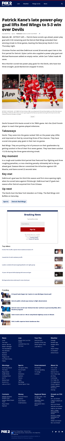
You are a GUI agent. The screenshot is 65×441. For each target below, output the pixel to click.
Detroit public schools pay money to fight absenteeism (29, 301)
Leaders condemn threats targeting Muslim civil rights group (18, 265)
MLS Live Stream (55, 423)
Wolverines (21, 374)
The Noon (5, 370)
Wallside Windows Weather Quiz (7, 397)
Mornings (5, 365)
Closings (53, 340)
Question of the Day (40, 342)
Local (3, 340)
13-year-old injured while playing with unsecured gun (16, 272)
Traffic (52, 346)
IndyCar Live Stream (56, 408)
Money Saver (5, 380)
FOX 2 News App (55, 374)
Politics (4, 361)
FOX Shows (38, 368)
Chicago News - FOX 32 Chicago (40, 397)
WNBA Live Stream (56, 421)
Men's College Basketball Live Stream (55, 412)
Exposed (4, 406)
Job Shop (53, 376)
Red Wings (21, 382)
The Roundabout (6, 348)
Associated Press (6, 33)
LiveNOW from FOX (23, 344)
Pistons (20, 378)
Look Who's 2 (38, 346)
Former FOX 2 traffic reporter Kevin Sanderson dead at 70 (17, 249)
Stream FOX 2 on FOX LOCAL (24, 341)
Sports (13, 33)
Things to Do (5, 357)
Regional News (40, 394)
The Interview (5, 350)
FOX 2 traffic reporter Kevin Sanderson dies (25, 321)
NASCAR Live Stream (56, 406)
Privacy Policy (34, 237)
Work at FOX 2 (55, 372)
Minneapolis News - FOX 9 (40, 404)
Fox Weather (54, 350)
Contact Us (54, 370)
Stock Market (22, 401)
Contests (37, 374)
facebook (52, 431)
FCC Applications (55, 382)
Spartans (20, 376)
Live (19, 338)
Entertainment (40, 365)
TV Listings (37, 372)
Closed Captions (55, 384)
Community (54, 378)
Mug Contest (5, 372)
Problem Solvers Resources (55, 387)
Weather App (54, 342)
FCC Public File (55, 380)
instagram (59, 431)
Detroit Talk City (6, 344)
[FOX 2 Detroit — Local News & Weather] (7, 4)
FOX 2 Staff (54, 368)
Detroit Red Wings (19, 202)
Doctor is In (5, 382)
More (45, 4)
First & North (21, 370)
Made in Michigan (7, 346)
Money (20, 394)
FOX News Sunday (7, 359)
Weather (54, 338)
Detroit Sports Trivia (40, 344)
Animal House (54, 353)
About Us (54, 365)
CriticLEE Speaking (40, 370)
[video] (59, 251)
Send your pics (38, 340)
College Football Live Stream (56, 401)
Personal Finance (23, 396)
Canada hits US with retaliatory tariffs (12, 257)
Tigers (20, 380)
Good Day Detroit (7, 368)
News (4, 338)
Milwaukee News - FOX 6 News (40, 401)
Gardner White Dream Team (8, 401)
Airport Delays (55, 348)
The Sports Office (23, 368)
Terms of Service (34, 239)
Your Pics (38, 338)
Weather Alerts (55, 344)
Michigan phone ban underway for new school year (16, 280)
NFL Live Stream (55, 398)
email (62, 431)
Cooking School (6, 376)
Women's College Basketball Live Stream (55, 417)
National (4, 353)
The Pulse (4, 342)
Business (4, 355)
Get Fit (4, 378)
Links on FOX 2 (6, 384)
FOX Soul (20, 346)
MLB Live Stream (55, 404)
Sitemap (53, 390)
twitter (56, 431)
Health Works (5, 374)
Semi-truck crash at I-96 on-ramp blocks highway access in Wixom (33, 314)
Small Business (22, 403)
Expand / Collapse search (62, 3)
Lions (19, 372)
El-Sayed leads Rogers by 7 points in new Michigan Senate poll (31, 294)
